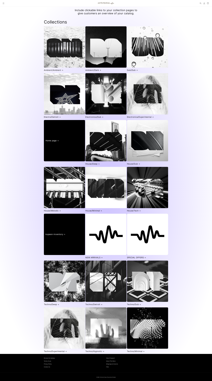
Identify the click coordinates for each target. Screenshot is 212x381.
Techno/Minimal (134, 351)
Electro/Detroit (51, 117)
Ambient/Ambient (52, 70)
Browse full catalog (49, 358)
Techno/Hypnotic (93, 351)
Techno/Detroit (92, 304)
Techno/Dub (133, 304)
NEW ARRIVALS (92, 257)
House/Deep (91, 164)
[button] (3, 3)
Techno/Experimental (54, 351)
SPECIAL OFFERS (135, 257)
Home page (51, 140)
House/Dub (132, 164)
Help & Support (110, 358)
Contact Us (47, 367)
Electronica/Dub (93, 117)
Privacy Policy (48, 364)
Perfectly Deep (103, 377)
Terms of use (47, 361)
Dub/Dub (131, 70)
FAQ (107, 367)
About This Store (111, 361)
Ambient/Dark (92, 70)
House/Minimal (92, 211)
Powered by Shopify (111, 377)
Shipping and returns (112, 364)
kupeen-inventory (54, 234)
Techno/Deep (50, 304)
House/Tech (133, 211)
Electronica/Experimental (139, 117)
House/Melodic (51, 211)
